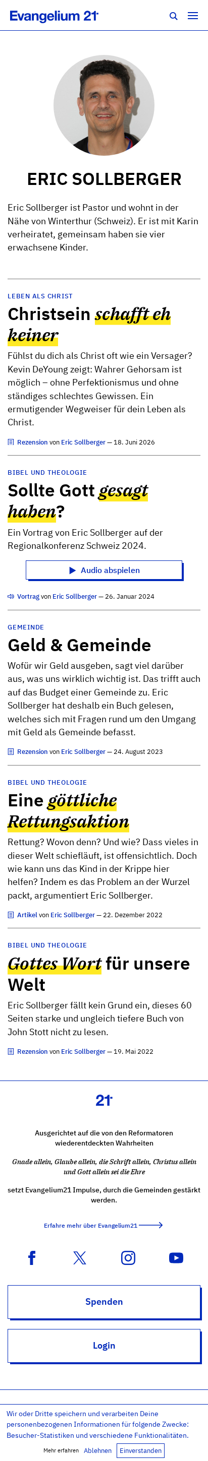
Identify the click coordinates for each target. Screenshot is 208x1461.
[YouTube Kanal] (176, 1257)
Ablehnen (98, 1450)
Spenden (104, 1301)
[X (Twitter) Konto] (80, 1257)
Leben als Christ (40, 296)
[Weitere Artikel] (12, 442)
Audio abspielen (109, 570)
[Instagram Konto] (128, 1257)
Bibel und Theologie (47, 472)
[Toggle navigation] (193, 15)
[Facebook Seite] (32, 1257)
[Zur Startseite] (65, 15)
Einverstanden (141, 1450)
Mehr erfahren (61, 1450)
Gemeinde (26, 627)
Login (104, 1345)
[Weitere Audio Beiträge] (12, 596)
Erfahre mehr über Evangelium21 (90, 1225)
